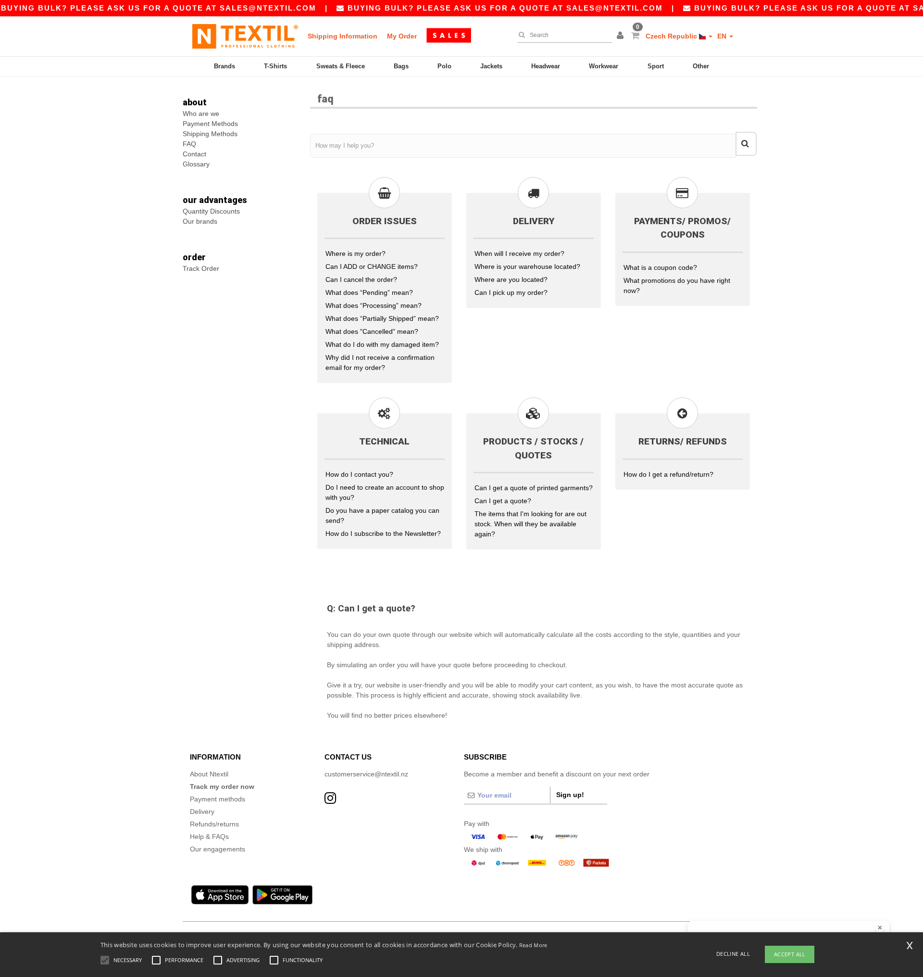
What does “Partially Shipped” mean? (382, 318)
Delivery (202, 811)
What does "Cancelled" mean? (371, 331)
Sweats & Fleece (340, 66)
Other (701, 66)
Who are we (201, 113)
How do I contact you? (359, 474)
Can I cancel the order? (361, 279)
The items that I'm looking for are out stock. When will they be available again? (530, 524)
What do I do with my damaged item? (382, 344)
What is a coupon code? (660, 267)
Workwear (603, 66)
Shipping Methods (210, 134)
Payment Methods (210, 123)
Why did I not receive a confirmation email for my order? (380, 362)
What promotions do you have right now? (677, 285)
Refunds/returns (214, 824)
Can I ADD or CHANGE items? (371, 266)
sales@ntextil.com (268, 8)
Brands (224, 66)
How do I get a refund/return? (668, 474)
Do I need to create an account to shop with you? (384, 492)
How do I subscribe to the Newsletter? (383, 533)
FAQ (189, 144)
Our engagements (217, 849)
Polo (444, 66)
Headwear (545, 66)
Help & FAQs (209, 836)
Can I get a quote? (502, 501)
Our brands (200, 221)
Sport (656, 66)
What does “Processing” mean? (373, 305)
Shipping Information (342, 36)
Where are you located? (511, 279)
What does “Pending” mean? (369, 292)
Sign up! (570, 795)
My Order (402, 36)
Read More (533, 945)
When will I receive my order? (519, 253)
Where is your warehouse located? (527, 266)
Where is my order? (355, 253)
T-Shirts (275, 66)
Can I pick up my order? (511, 292)
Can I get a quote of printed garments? (533, 488)
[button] (621, 36)
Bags (401, 66)
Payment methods (217, 799)
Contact (194, 154)
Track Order (201, 268)
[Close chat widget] (880, 928)
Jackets (491, 66)
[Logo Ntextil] (245, 36)
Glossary (196, 164)
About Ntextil (209, 774)
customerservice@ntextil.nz (366, 774)
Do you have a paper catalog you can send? (382, 515)
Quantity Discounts (211, 211)
